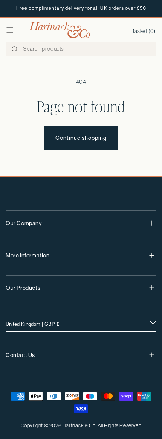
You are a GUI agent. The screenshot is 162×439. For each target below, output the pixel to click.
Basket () (143, 31)
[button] (10, 30)
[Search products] (14, 49)
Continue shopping (81, 138)
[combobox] (81, 49)
